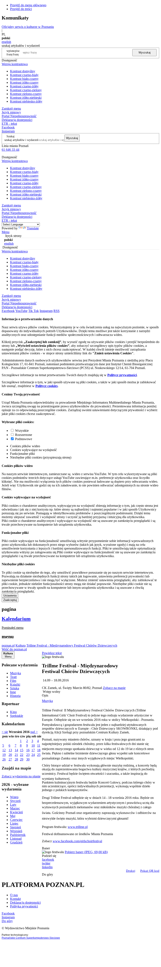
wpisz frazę (16, 52)
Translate (33, 228)
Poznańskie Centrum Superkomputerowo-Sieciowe (31, 937)
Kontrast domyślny (22, 71)
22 (21, 754)
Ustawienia (10, 595)
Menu (5, 232)
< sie (5, 732)
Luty (13, 804)
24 (33, 754)
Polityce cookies (46, 386)
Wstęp (14, 797)
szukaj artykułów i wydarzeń (21, 140)
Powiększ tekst (52, 653)
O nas (14, 895)
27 (10, 759)
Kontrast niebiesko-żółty (26, 101)
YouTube (21, 311)
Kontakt (15, 899)
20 (10, 754)
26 (4, 759)
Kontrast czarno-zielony (26, 90)
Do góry (47, 874)
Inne (13, 692)
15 (21, 750)
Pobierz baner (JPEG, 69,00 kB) (86, 852)
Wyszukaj (145, 52)
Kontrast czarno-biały (24, 75)
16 (28, 750)
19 (4, 754)
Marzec (15, 808)
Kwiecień (16, 812)
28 (16, 759)
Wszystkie (22, 430)
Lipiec (14, 823)
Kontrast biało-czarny (24, 79)
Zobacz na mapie (114, 688)
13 (10, 750)
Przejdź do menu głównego (28, 5)
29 (21, 759)
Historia (15, 696)
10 (33, 745)
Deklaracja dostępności (25, 902)
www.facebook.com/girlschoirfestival (77, 841)
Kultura (21, 645)
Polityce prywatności (122, 375)
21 (16, 754)
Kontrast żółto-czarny (24, 82)
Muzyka (15, 673)
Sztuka (14, 688)
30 (28, 759)
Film (13, 680)
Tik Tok (33, 311)
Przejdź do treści (21, 9)
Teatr (13, 677)
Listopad (16, 838)
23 (28, 754)
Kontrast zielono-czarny (26, 94)
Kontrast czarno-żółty (24, 86)
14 (16, 750)
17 (33, 750)
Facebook (8, 127)
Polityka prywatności (24, 906)
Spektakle (16, 715)
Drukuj (130, 870)
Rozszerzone (23, 435)
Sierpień (15, 827)
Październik (18, 835)
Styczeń (15, 801)
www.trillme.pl (78, 827)
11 (38, 745)
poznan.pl (8, 645)
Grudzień (16, 842)
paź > (34, 732)
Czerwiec (16, 819)
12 (4, 750)
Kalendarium (16, 618)
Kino (13, 712)
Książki (15, 684)
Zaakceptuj (10, 600)
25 (38, 754)
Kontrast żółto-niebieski (26, 97)
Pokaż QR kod (149, 870)
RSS (56, 311)
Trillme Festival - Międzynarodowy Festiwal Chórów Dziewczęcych (71, 645)
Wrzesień (16, 831)
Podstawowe (23, 439)
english (6, 42)
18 (38, 750)
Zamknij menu (11, 108)
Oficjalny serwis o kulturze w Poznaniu (28, 27)
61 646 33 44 (10, 149)
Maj (12, 816)
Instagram (8, 131)
